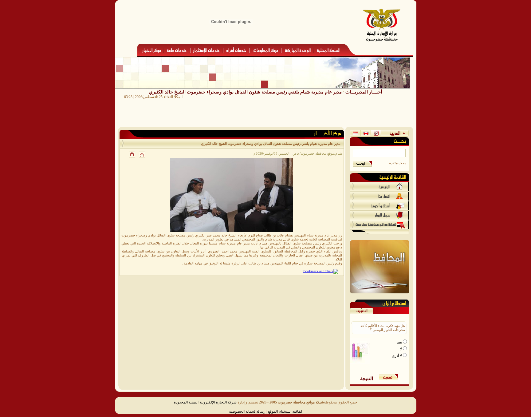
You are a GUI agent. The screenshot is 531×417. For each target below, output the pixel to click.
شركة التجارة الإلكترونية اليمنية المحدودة (205, 402)
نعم (400, 342)
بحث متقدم (397, 163)
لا (401, 349)
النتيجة (366, 378)
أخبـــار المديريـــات (363, 91)
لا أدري (397, 356)
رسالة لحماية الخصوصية (247, 411)
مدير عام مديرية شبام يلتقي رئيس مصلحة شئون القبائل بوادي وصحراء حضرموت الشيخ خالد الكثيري (245, 91)
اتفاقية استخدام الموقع (285, 411)
